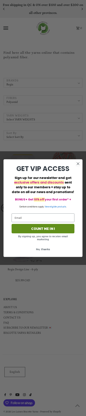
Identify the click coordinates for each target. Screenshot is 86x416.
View (47, 206)
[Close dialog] (78, 164)
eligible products (58, 206)
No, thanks (43, 249)
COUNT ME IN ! (43, 228)
